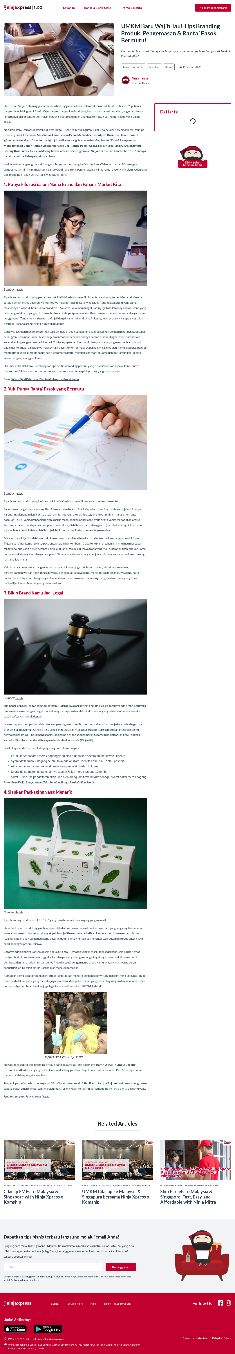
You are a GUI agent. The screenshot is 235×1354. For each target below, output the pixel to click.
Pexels (19, 289)
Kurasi (169, 66)
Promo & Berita (131, 7)
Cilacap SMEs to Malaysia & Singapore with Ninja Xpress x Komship (33, 1197)
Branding (154, 66)
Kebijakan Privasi (221, 1338)
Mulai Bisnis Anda (133, 66)
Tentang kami (74, 1303)
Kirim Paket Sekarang (117, 1303)
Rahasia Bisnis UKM (97, 7)
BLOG (37, 8)
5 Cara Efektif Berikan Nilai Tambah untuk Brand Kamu (45, 379)
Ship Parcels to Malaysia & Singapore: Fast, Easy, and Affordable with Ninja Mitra (188, 1197)
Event (8, 1185)
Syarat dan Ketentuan (195, 1338)
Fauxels (30, 1096)
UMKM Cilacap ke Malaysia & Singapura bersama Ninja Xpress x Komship (115, 1197)
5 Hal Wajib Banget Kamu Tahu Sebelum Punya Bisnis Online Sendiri (53, 782)
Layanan (69, 7)
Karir (93, 1303)
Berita (55, 1303)
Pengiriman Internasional (54, 1185)
